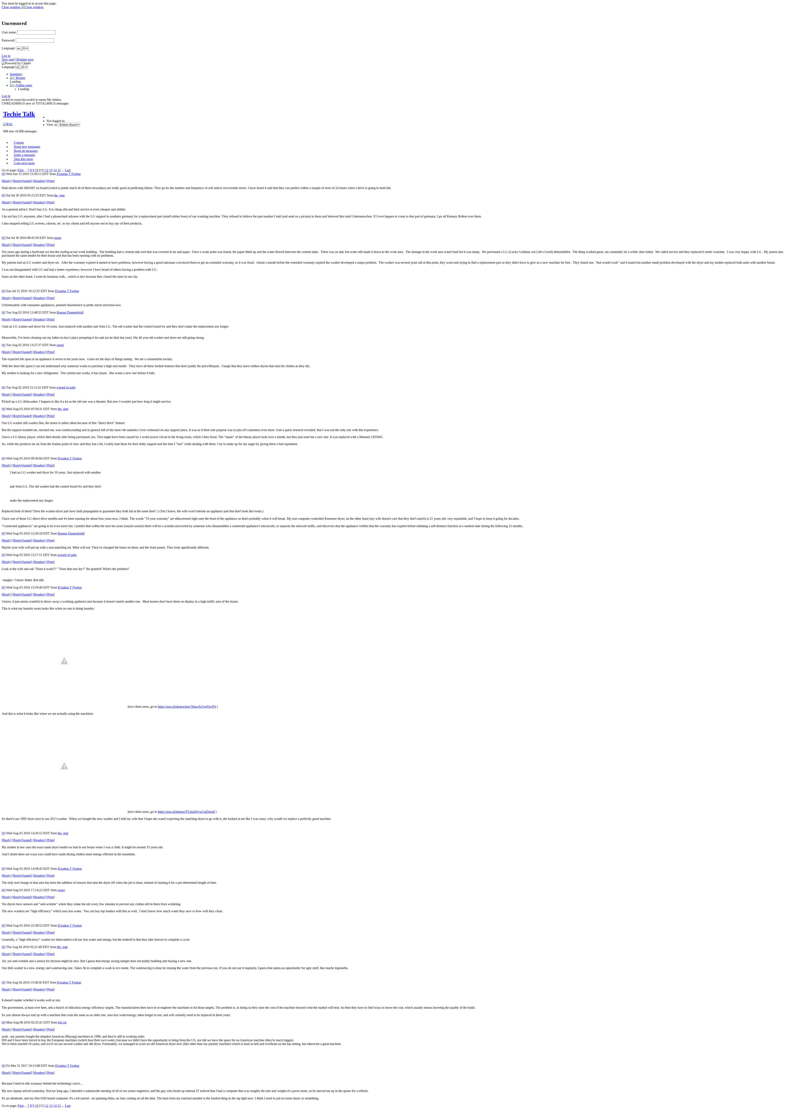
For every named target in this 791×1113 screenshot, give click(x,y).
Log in (6, 56)
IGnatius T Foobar (69, 174)
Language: (8, 48)
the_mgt (59, 195)
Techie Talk (19, 114)
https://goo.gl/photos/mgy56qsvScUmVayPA (187, 706)
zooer (57, 238)
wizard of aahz (66, 387)
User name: (9, 32)
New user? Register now (18, 59)
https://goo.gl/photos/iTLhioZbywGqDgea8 (186, 811)
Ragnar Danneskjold (70, 312)
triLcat (62, 1022)
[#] (3, 174)
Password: (8, 40)
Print (50, 181)
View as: (52, 124)
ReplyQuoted (22, 181)
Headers (39, 181)
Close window (11, 7)
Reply (7, 181)
